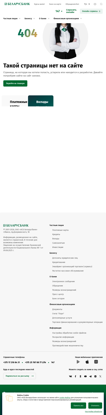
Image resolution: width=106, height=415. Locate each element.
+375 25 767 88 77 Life (35, 362)
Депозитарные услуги (62, 318)
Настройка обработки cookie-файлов (69, 333)
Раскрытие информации (63, 337)
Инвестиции (57, 247)
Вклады (55, 239)
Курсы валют (39, 4)
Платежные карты (60, 230)
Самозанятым (58, 243)
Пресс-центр (58, 294)
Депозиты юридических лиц (65, 258)
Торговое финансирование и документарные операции (77, 322)
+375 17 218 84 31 (11, 362)
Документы (57, 309)
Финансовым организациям (62, 304)
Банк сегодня (58, 298)
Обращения (57, 286)
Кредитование (58, 262)
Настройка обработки (93, 412)
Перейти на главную (15, 83)
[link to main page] (16, 4)
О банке (53, 276)
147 (52, 362)
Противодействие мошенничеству (67, 345)
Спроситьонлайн (71, 11)
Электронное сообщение (63, 281)
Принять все (78, 406)
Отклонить (95, 406)
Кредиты (56, 234)
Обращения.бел (72, 4)
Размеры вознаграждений (64, 290)
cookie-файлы (64, 398)
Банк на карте (55, 4)
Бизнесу (53, 253)
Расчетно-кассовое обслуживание (68, 271)
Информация (55, 328)
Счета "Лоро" (58, 313)
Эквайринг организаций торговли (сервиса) (72, 266)
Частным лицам (57, 225)
